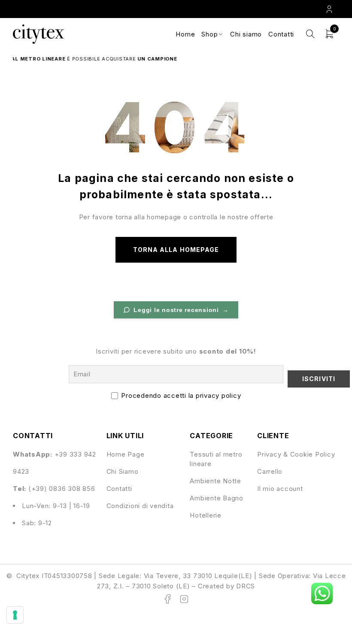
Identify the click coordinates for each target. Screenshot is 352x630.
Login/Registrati (330, 9)
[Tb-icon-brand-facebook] (167, 599)
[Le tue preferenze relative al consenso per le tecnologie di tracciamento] (15, 615)
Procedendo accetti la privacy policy (181, 395)
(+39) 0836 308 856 (61, 489)
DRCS (245, 586)
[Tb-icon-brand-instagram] (184, 599)
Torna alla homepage (176, 249)
